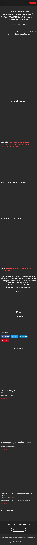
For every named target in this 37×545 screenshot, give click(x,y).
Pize (18, 312)
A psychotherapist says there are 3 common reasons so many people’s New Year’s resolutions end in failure (16, 144)
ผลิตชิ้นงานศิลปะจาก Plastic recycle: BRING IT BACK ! (17, 495)
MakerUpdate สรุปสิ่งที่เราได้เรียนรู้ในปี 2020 (16, 442)
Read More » (5, 398)
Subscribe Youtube (14, 287)
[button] (2, 3)
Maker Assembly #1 (8, 391)
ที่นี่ (28, 285)
